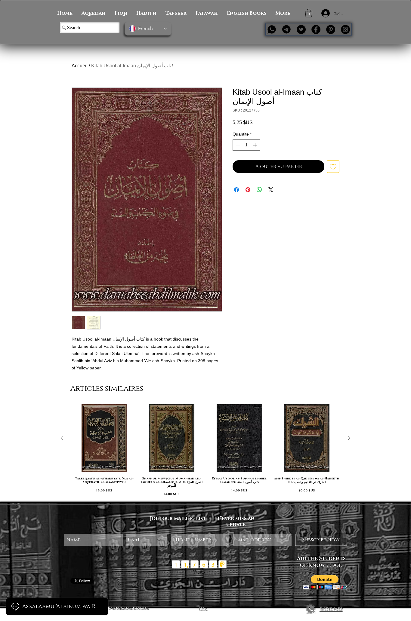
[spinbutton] (246, 145)
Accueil (80, 65)
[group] (205, 450)
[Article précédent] (61, 438)
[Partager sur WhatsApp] (259, 189)
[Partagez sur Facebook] (236, 189)
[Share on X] (270, 189)
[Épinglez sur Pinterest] (248, 189)
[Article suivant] (349, 438)
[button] (308, 13)
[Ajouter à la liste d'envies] (333, 166)
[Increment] (255, 145)
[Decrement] (237, 145)
